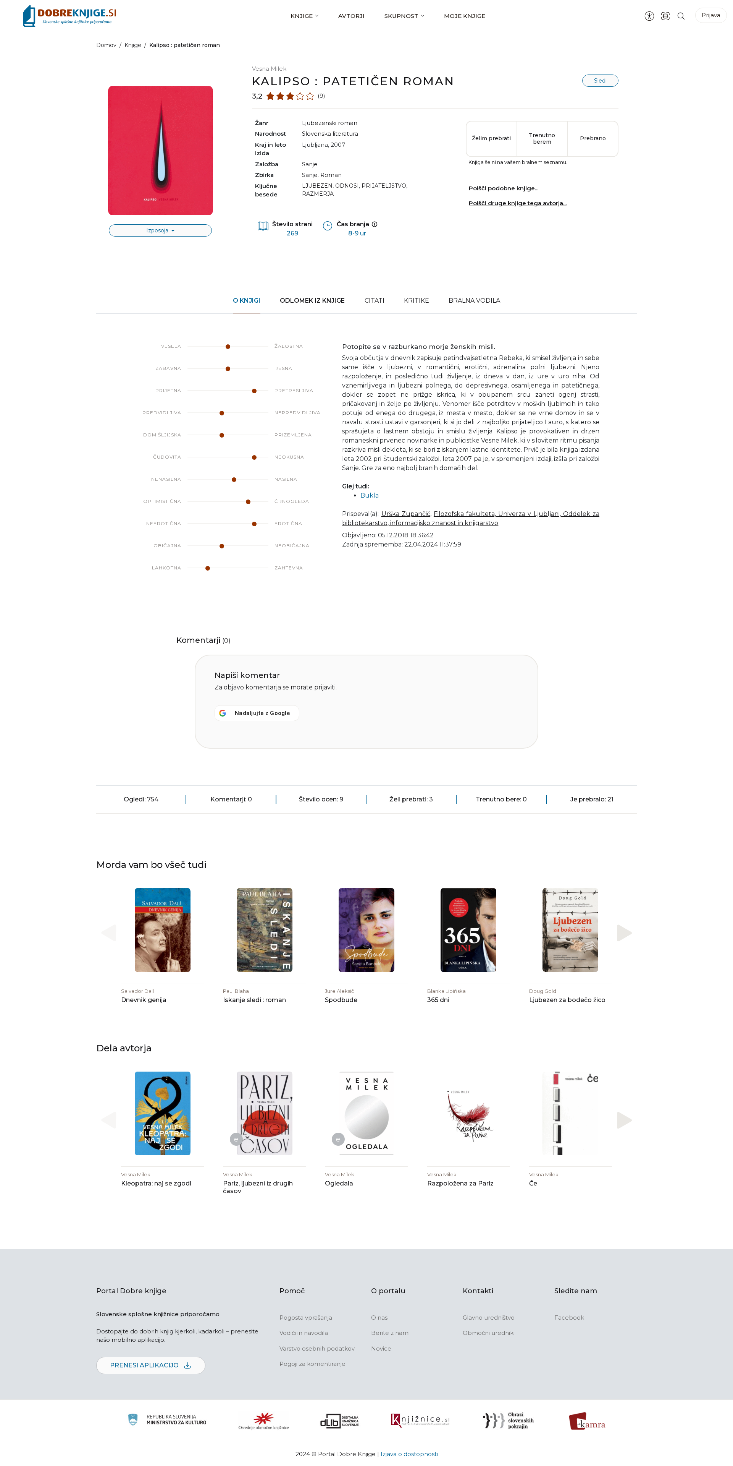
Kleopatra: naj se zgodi (156, 1183)
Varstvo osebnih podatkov (317, 1348)
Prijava (711, 15)
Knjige (302, 15)
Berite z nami (390, 1332)
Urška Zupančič (405, 513)
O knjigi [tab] (246, 300)
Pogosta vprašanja (305, 1317)
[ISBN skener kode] (665, 16)
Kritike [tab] (416, 300)
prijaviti (325, 687)
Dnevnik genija (143, 1000)
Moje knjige (464, 15)
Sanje (310, 164)
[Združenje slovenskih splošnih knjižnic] (420, 1421)
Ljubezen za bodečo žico (567, 1000)
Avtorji (351, 15)
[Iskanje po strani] (681, 16)
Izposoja (158, 230)
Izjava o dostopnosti (409, 1454)
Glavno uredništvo (489, 1317)
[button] (624, 932)
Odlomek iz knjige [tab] (312, 300)
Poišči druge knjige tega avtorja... (518, 203)
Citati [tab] (374, 300)
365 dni (438, 1000)
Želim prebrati (491, 138)
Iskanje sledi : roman (254, 1000)
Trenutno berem (542, 139)
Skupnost (401, 15)
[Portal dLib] (340, 1420)
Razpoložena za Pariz (460, 1183)
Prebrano (593, 138)
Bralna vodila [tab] (474, 300)
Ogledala (339, 1183)
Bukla (369, 495)
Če (533, 1183)
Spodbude (341, 1000)
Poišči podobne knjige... (503, 188)
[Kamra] (587, 1420)
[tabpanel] (366, 464)
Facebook (569, 1317)
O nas (379, 1317)
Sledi (600, 80)
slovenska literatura (330, 133)
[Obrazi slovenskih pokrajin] (508, 1420)
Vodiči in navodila (303, 1332)
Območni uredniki (489, 1332)
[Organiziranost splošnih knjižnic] (263, 1420)
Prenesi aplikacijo (145, 1365)
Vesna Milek (269, 68)
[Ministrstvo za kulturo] (167, 1420)
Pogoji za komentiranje (312, 1363)
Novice (381, 1348)
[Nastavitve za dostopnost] (649, 16)
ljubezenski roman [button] (329, 122)
